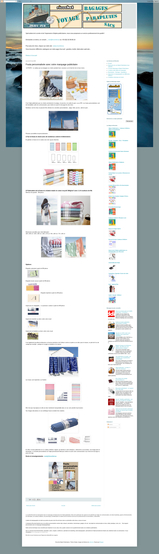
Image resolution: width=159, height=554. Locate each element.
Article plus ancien (96, 505)
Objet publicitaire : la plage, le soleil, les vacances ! (123, 368)
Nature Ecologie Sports (115, 228)
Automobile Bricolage (114, 262)
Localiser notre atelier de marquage (117, 70)
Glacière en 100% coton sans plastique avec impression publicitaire (123, 334)
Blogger (101, 542)
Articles (111, 424)
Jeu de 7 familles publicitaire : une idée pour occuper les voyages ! (124, 400)
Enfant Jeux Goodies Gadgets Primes (118, 196)
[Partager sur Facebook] (38, 499)
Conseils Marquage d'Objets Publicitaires (118, 68)
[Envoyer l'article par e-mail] (29, 499)
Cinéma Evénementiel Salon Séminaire (119, 151)
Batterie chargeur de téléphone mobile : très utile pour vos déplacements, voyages (123, 347)
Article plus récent (30, 505)
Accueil (63, 505)
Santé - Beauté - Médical (115, 295)
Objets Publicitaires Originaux (116, 162)
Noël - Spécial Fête (113, 284)
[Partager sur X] (36, 499)
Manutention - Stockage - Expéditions (117, 72)
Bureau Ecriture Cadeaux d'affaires (118, 239)
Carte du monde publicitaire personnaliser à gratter (122, 322)
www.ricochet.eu (58, 46)
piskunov (91, 542)
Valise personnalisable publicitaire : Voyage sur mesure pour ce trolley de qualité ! (124, 410)
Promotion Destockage (115, 207)
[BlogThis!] (34, 499)
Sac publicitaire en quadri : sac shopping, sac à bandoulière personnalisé (123, 358)
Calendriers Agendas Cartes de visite (118, 273)
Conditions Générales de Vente (116, 77)
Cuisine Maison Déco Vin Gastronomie (119, 185)
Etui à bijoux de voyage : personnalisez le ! (122, 379)
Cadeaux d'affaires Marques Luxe (117, 218)
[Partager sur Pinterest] (40, 499)
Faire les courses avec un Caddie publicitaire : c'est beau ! (124, 311)
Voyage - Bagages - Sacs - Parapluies (118, 140)
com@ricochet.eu (53, 39)
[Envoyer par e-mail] (33, 499)
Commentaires (112, 427)
